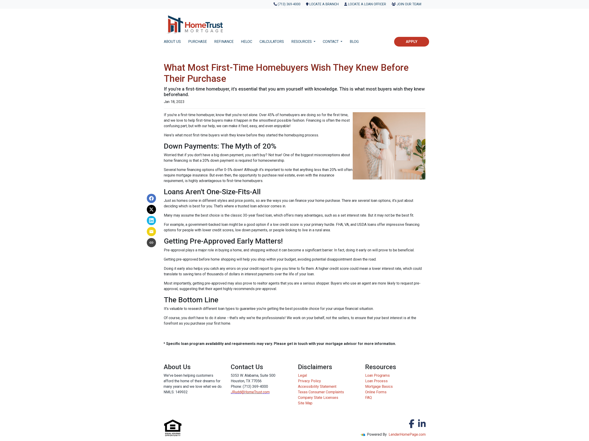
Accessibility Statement (317, 386)
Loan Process (376, 381)
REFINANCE (224, 41)
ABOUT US (172, 41)
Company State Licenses (318, 397)
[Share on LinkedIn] (151, 220)
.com (266, 392)
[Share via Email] (151, 231)
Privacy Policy (309, 381)
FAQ (368, 397)
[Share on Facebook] (151, 198)
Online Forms (376, 392)
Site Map (305, 403)
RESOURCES (302, 41)
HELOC (246, 41)
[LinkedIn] (422, 423)
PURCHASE (197, 41)
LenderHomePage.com (407, 434)
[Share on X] (151, 209)
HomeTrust (253, 392)
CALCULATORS (272, 41)
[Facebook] (411, 423)
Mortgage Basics (379, 386)
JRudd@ (237, 392)
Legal (302, 375)
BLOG (354, 41)
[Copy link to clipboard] (151, 242)
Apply (411, 41)
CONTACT (331, 41)
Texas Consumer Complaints (321, 392)
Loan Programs (377, 375)
